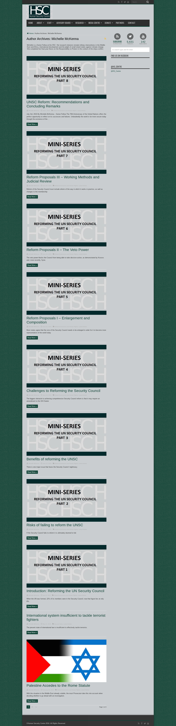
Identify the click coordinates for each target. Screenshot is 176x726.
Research (80, 22)
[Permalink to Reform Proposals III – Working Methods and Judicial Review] (66, 173)
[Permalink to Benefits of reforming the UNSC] (66, 455)
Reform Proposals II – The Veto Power (58, 250)
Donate (108, 22)
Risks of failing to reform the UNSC (55, 525)
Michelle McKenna (33, 110)
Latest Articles (81, 110)
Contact (131, 22)
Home (30, 22)
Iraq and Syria (58, 624)
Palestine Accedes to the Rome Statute (58, 685)
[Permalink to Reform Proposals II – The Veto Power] (66, 246)
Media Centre (94, 22)
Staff (49, 22)
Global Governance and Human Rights (64, 110)
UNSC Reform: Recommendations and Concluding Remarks (58, 104)
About (39, 22)
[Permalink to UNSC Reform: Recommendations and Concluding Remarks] (66, 98)
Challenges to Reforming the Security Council (63, 391)
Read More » (32, 124)
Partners (120, 22)
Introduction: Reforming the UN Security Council (65, 591)
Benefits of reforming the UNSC (52, 459)
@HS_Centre (116, 66)
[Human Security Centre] (39, 12)
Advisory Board (63, 22)
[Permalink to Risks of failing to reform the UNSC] (66, 521)
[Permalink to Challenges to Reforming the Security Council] (66, 387)
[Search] (148, 2)
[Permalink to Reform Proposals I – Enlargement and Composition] (66, 314)
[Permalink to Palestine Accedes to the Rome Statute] (66, 682)
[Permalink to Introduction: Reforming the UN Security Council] (66, 587)
